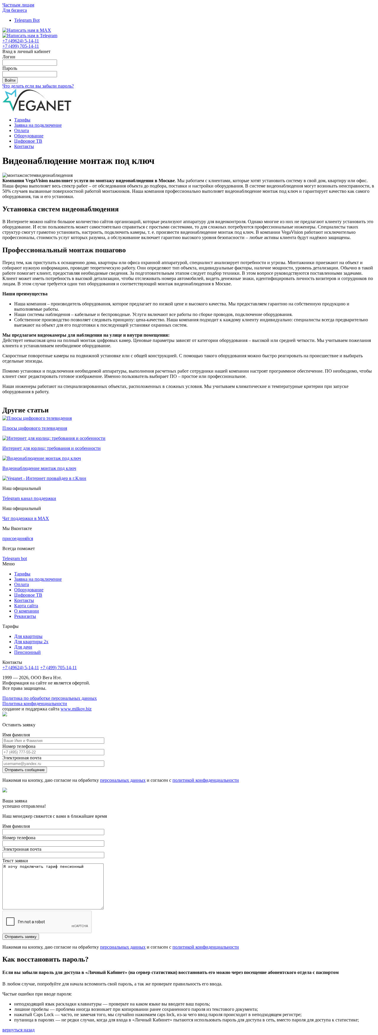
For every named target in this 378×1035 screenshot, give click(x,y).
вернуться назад (18, 1029)
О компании (26, 610)
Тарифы (22, 119)
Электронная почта (21, 757)
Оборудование (28, 135)
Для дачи (23, 646)
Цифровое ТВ (28, 141)
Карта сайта (26, 605)
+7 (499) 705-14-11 (58, 667)
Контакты (24, 146)
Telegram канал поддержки (29, 498)
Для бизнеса (14, 10)
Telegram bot (14, 558)
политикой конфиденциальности (205, 780)
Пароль (9, 68)
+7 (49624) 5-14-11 (20, 667)
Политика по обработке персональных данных (49, 698)
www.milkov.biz (76, 708)
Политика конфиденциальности (34, 703)
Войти (10, 80)
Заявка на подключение (38, 125)
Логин (8, 56)
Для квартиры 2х (31, 641)
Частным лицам (18, 4)
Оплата (21, 130)
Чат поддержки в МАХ (25, 518)
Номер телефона (18, 746)
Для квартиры (28, 636)
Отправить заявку (21, 936)
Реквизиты (25, 616)
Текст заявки (15, 860)
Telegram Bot (27, 20)
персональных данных (123, 780)
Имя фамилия (16, 734)
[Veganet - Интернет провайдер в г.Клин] (44, 478)
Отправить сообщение (25, 770)
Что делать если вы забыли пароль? (38, 85)
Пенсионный (27, 652)
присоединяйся (17, 538)
